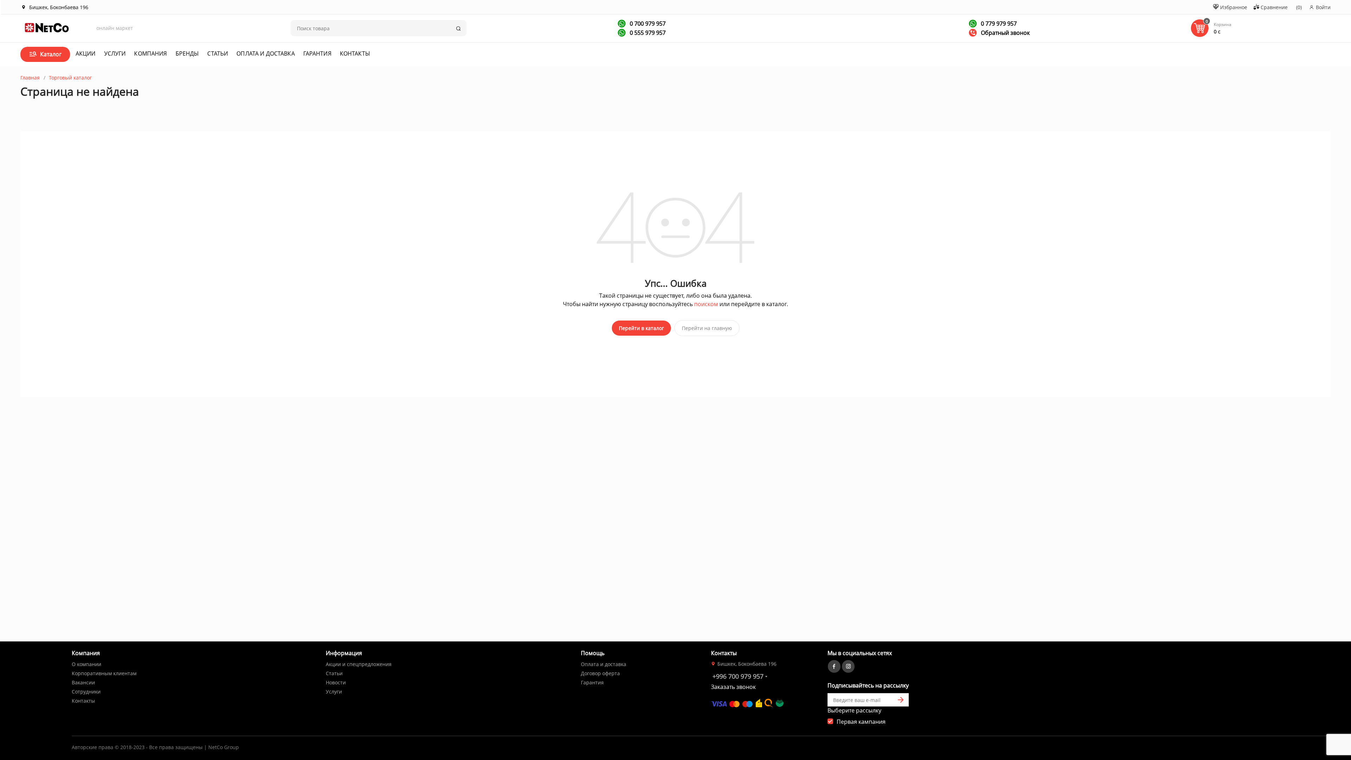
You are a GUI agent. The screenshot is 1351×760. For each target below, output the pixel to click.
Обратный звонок (1004, 33)
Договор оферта (600, 673)
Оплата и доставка (265, 53)
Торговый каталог (70, 77)
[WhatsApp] (622, 23)
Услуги (115, 53)
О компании (86, 664)
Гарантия (317, 53)
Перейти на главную (707, 328)
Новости (336, 682)
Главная (30, 77)
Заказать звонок (733, 687)
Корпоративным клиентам (104, 673)
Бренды (187, 53)
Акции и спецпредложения (359, 664)
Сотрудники (86, 691)
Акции (86, 53)
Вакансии (83, 682)
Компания (150, 53)
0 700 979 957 (647, 23)
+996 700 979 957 (737, 676)
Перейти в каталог (641, 328)
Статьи (217, 53)
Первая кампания (861, 721)
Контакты (355, 53)
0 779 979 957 (998, 23)
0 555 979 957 (647, 33)
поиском (706, 304)
